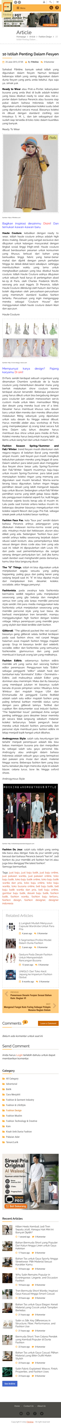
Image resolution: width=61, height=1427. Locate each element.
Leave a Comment (48, 1023)
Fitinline (30, 1422)
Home (17, 1406)
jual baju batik (29, 872)
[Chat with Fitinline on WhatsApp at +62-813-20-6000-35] (16, 2)
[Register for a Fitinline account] (44, 2)
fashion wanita (20, 896)
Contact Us (29, 1406)
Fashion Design (45, 36)
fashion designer (34, 899)
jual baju (14, 872)
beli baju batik (44, 886)
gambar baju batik (13, 893)
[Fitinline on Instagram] (28, 1413)
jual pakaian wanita (14, 875)
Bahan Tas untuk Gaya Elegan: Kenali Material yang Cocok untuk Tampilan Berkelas (36, 1307)
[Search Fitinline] (51, 8)
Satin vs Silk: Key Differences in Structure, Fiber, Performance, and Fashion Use (35, 1323)
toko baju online (34, 882)
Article (32, 36)
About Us (41, 1406)
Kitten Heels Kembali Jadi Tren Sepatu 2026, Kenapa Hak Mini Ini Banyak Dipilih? (34, 1229)
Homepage (21, 36)
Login (19, 1055)
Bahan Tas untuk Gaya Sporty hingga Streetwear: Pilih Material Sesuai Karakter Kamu (36, 1261)
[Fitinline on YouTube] (21, 1413)
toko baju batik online (27, 879)
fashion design (11, 899)
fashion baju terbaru (45, 896)
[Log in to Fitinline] (50, 2)
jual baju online (49, 872)
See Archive (10, 1383)
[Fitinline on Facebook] (35, 1413)
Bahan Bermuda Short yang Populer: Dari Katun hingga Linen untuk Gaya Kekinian (36, 1245)
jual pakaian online (39, 875)
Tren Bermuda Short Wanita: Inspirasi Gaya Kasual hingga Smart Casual (36, 1292)
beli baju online (48, 889)
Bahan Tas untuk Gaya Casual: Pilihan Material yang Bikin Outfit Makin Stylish (36, 1355)
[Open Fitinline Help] (57, 8)
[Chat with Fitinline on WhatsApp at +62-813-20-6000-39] (19, 2)
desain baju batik (37, 893)
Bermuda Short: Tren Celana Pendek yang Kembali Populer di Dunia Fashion (36, 1339)
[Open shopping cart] (56, 2)
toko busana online (23, 886)
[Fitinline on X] (42, 1413)
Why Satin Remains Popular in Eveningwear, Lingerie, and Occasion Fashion (36, 1277)
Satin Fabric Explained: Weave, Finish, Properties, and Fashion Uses (36, 1370)
